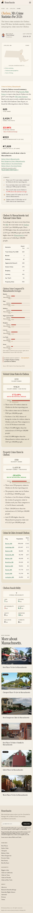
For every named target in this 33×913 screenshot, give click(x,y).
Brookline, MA (9, 562)
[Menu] (30, 2)
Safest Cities (4, 848)
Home (3, 8)
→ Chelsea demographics (11, 70)
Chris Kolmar (10, 35)
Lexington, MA (9, 577)
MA (7, 8)
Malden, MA (8, 558)
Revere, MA (8, 570)
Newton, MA (8, 551)
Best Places (4, 846)
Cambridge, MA (9, 547)
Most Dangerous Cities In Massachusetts (13, 161)
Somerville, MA (9, 555)
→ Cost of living (8, 73)
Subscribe (27, 824)
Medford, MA (9, 566)
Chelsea (12, 8)
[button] (16, 359)
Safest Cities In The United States (11, 166)
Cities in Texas (5, 875)
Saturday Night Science (14, 833)
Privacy (3, 897)
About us (4, 887)
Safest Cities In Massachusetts (10, 159)
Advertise (4, 894)
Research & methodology (8, 889)
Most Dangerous (6, 855)
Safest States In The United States (11, 163)
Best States (4, 860)
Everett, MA (8, 573)
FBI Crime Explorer (21, 97)
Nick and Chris (16, 837)
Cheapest (4, 850)
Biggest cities (5, 870)
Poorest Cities (5, 858)
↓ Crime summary (8, 68)
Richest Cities (5, 853)
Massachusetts (19, 235)
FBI (7, 225)
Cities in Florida (6, 877)
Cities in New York (6, 880)
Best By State (5, 863)
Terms (3, 899)
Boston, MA (8, 543)
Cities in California (7, 872)
